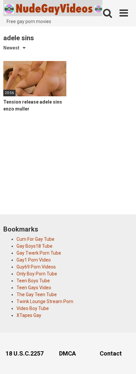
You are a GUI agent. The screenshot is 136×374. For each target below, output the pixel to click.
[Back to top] (124, 360)
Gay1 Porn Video (34, 260)
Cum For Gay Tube (35, 239)
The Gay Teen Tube (37, 294)
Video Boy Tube (33, 308)
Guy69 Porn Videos (36, 266)
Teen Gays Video (34, 287)
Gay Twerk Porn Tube (39, 253)
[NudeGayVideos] (52, 9)
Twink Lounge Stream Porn (45, 301)
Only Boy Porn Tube (37, 273)
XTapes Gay (29, 315)
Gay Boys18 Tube (34, 246)
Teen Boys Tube (33, 280)
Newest (11, 47)
